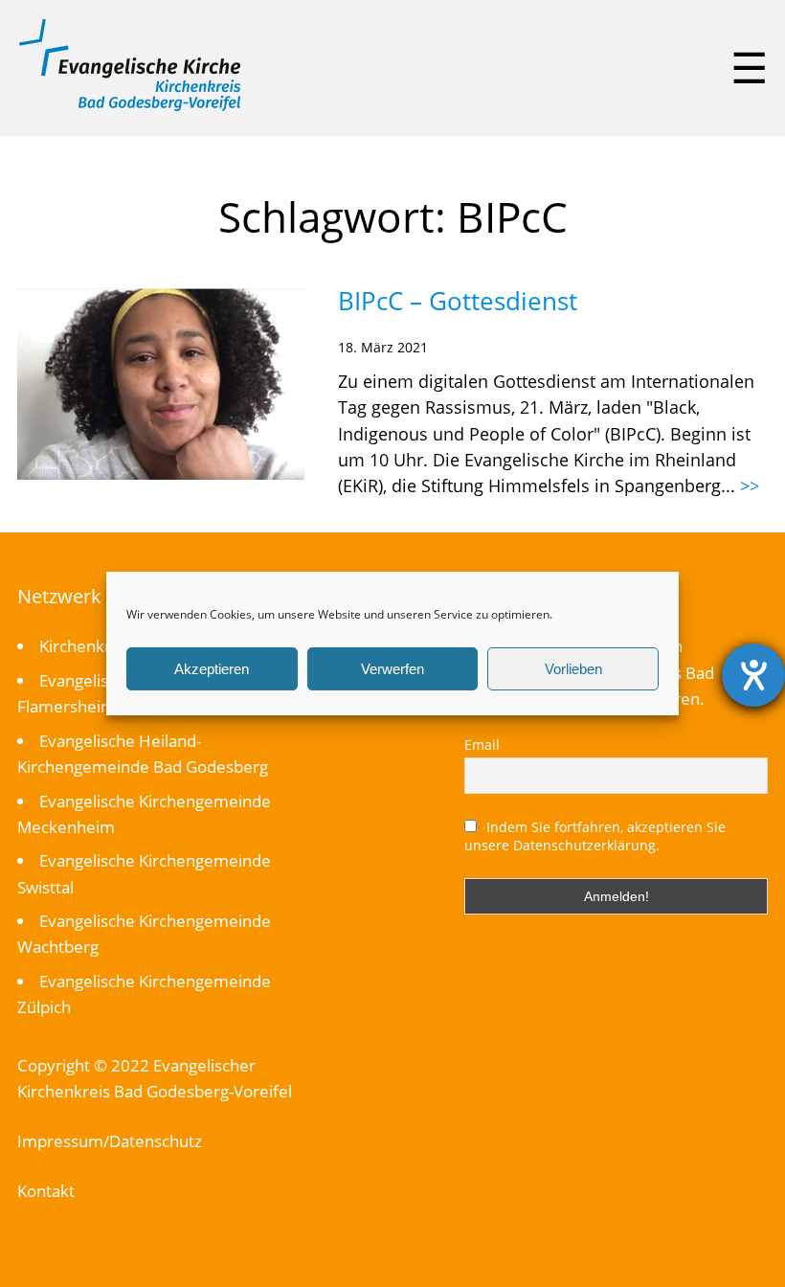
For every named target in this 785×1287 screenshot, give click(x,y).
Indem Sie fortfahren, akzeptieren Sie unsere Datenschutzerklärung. (595, 836)
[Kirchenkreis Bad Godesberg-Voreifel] (129, 106)
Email (482, 744)
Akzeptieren (211, 669)
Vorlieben (573, 669)
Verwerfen (392, 669)
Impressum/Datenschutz (109, 1141)
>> (749, 485)
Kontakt (46, 1191)
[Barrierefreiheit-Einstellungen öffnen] (753, 675)
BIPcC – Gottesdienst (457, 300)
